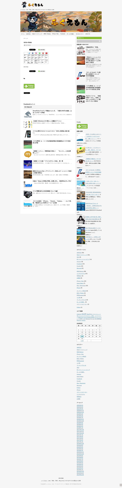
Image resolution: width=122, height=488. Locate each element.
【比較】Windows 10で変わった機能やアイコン (47, 121)
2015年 (84, 314)
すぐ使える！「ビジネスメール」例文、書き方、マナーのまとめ (93, 150)
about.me (87, 33)
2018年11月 (80, 419)
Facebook (62, 33)
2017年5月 (80, 438)
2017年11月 (80, 431)
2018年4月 (80, 424)
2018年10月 (80, 421)
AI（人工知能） (70, 34)
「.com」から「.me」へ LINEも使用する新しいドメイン (93, 183)
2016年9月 (80, 445)
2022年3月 (80, 407)
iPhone (78, 287)
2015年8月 (80, 457)
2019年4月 (80, 414)
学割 (96, 318)
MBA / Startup (47, 33)
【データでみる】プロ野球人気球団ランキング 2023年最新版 (93, 74)
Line (93, 318)
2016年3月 (80, 448)
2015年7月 (80, 459)
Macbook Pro (89, 318)
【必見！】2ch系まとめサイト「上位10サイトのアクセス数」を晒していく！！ (93, 136)
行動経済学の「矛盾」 (92, 47)
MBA (82, 317)
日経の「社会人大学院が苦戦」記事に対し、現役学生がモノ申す (52, 181)
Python (78, 307)
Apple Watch (80, 283)
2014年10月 (80, 475)
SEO (78, 257)
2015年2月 (80, 468)
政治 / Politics (80, 293)
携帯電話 (99, 318)
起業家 (78, 278)
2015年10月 (80, 454)
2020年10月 (80, 412)
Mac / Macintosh (81, 285)
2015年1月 (80, 469)
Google (79, 266)
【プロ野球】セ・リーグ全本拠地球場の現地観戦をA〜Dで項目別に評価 (93, 87)
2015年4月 (80, 464)
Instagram (79, 314)
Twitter (79, 317)
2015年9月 (80, 455)
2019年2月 (80, 415)
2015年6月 (80, 461)
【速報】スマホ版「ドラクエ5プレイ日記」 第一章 (48, 161)
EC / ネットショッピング (83, 259)
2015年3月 (80, 466)
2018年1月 (80, 428)
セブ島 (78, 297)
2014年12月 (80, 471)
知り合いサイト (80, 34)
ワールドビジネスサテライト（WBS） (86, 315)
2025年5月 (80, 405)
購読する (81, 38)
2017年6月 (80, 436)
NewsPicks (89, 314)
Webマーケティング (37, 34)
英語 (77, 315)
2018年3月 (80, 426)
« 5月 (82, 340)
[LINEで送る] (41, 50)
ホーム (22, 34)
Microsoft (79, 268)
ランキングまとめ (81, 299)
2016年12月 (80, 443)
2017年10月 (80, 433)
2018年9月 (80, 422)
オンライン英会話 (81, 291)
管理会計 (79, 275)
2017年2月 (80, 440)
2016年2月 (80, 450)
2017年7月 (80, 435)
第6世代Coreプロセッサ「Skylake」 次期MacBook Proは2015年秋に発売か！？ (93, 206)
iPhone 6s (79, 320)
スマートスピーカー (82, 304)
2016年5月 (80, 447)
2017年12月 (80, 429)
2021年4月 (80, 409)
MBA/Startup (80, 271)
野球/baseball (80, 295)
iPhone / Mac (55, 33)
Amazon (79, 261)
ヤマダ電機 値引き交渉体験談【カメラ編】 (45, 191)
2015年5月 (80, 462)
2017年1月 (80, 442)
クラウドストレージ (96, 314)
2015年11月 (80, 452)
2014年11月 (80, 473)
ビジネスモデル (81, 273)
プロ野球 (80, 318)
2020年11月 (80, 410)
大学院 (84, 318)
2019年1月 (80, 417)
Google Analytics (91, 317)
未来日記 (28, 34)
